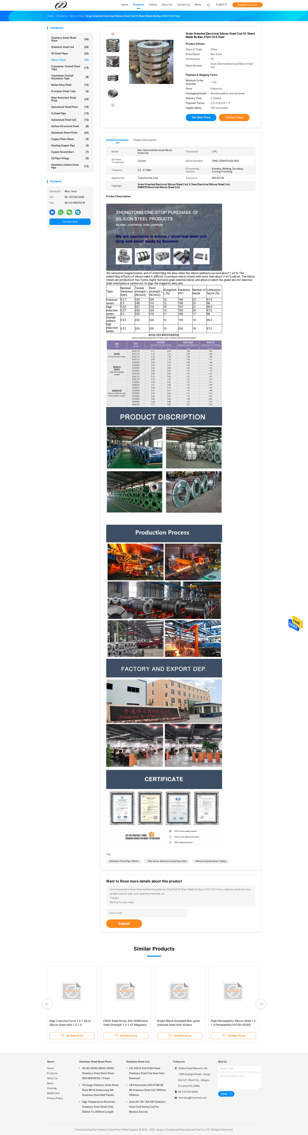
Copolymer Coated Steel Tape (70, 68)
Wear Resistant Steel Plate (70, 99)
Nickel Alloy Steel (70, 84)
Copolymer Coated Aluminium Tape (70, 77)
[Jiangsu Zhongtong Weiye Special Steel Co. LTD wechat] (69, 212)
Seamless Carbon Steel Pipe (70, 166)
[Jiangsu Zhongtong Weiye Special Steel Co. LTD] (61, 5)
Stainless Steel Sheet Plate (70, 39)
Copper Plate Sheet (70, 139)
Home (50, 1068)
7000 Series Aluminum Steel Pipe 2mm (167, 861)
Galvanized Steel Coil (70, 119)
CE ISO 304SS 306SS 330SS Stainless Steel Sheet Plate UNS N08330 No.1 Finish (98, 1073)
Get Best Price (201, 117)
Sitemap (52, 1088)
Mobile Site (53, 1093)
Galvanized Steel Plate (70, 107)
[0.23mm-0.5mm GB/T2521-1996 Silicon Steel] (72, 991)
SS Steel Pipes (70, 53)
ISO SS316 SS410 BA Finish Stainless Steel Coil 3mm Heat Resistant (146, 1073)
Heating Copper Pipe (70, 145)
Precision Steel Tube (70, 91)
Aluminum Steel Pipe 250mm (124, 861)
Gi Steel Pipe (70, 113)
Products (52, 1073)
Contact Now (70, 221)
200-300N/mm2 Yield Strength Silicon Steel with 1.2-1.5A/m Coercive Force (231, 1024)
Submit (124, 924)
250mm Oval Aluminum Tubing (210, 861)
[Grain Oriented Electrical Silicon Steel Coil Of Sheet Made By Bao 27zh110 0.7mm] (151, 62)
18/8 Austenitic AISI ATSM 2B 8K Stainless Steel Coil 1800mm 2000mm (147, 1090)
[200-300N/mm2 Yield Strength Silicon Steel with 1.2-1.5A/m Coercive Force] (234, 991)
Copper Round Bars (70, 152)
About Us (52, 1078)
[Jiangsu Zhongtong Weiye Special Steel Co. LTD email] (52, 212)
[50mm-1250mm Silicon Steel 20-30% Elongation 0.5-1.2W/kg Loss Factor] (126, 991)
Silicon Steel (70, 59)
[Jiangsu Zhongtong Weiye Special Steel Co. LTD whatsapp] (61, 212)
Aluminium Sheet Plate (70, 132)
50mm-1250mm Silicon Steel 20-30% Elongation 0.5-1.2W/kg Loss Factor (125, 1024)
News (50, 1083)
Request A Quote (247, 4)
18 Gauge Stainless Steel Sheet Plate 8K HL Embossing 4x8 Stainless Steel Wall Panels (100, 1090)
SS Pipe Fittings (70, 158)
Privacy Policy (55, 1098)
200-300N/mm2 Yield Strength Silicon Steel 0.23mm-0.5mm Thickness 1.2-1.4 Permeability (177, 1024)
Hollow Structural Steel (70, 126)
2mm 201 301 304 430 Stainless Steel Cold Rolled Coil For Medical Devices (147, 1106)
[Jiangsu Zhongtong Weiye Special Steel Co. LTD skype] (78, 212)
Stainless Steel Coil (70, 47)
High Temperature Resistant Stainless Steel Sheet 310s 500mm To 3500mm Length (98, 1106)
